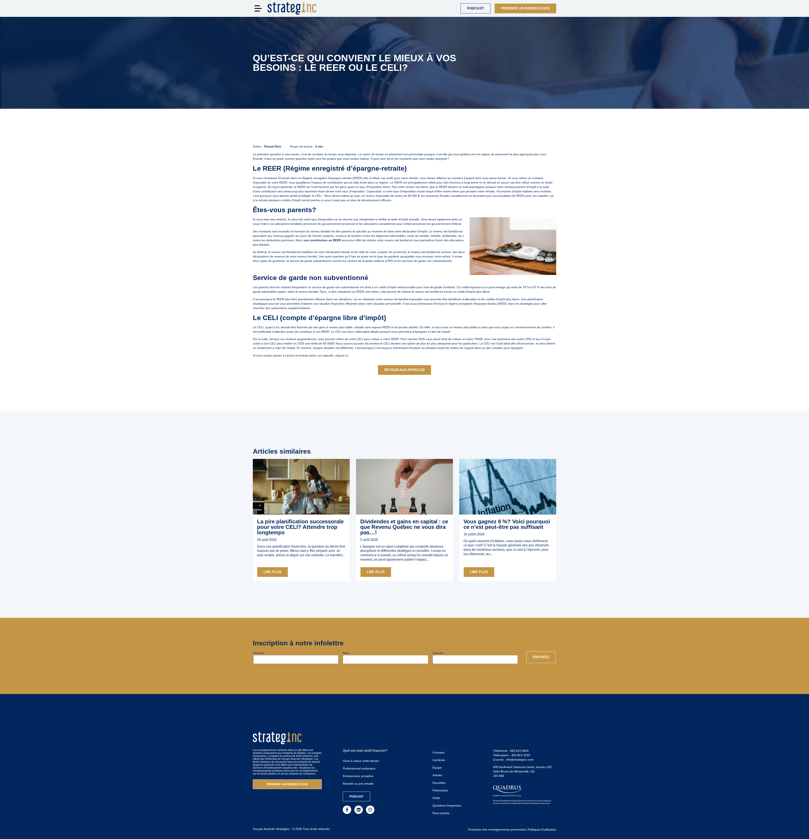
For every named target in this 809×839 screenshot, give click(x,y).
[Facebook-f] (347, 809)
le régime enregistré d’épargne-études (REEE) (476, 303)
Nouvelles (439, 782)
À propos (439, 752)
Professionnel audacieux (359, 768)
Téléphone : (511, 750)
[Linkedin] (358, 809)
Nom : (347, 652)
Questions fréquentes (447, 805)
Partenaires (440, 790)
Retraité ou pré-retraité (358, 783)
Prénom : (259, 652)
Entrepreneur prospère (358, 776)
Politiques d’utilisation (542, 829)
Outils (436, 798)
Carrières (439, 760)
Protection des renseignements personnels (496, 829)
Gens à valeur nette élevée (361, 761)
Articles (437, 775)
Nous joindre (441, 813)
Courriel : (439, 652)
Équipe (437, 767)
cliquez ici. (342, 355)
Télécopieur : (511, 755)
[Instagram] (370, 809)
